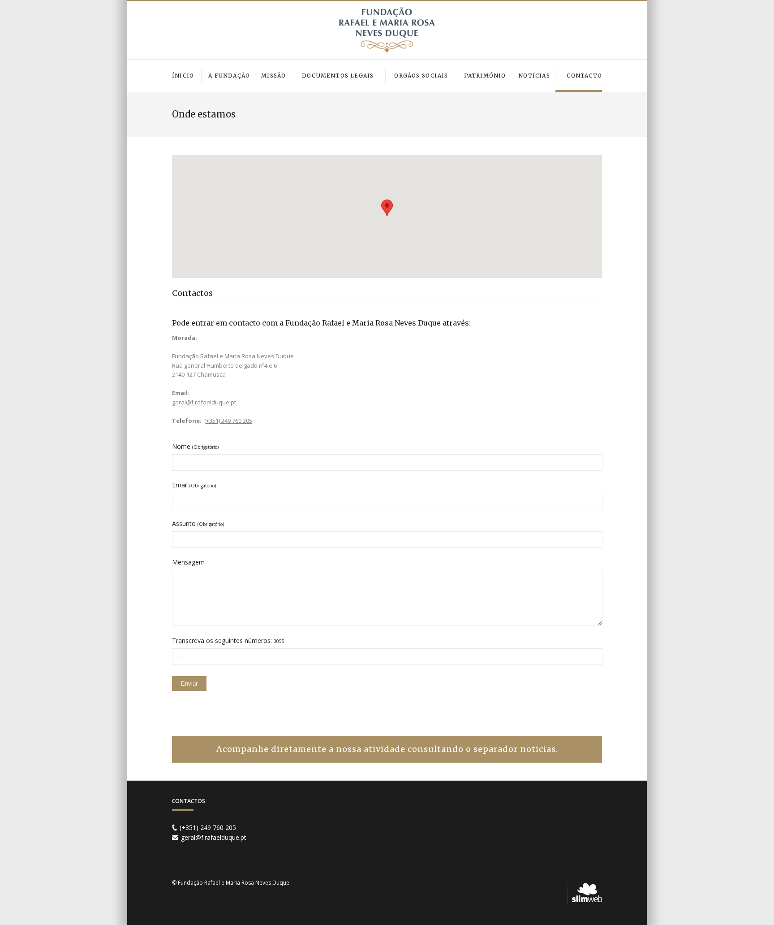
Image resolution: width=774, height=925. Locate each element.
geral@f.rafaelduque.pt (204, 402)
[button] (387, 208)
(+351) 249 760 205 (228, 421)
